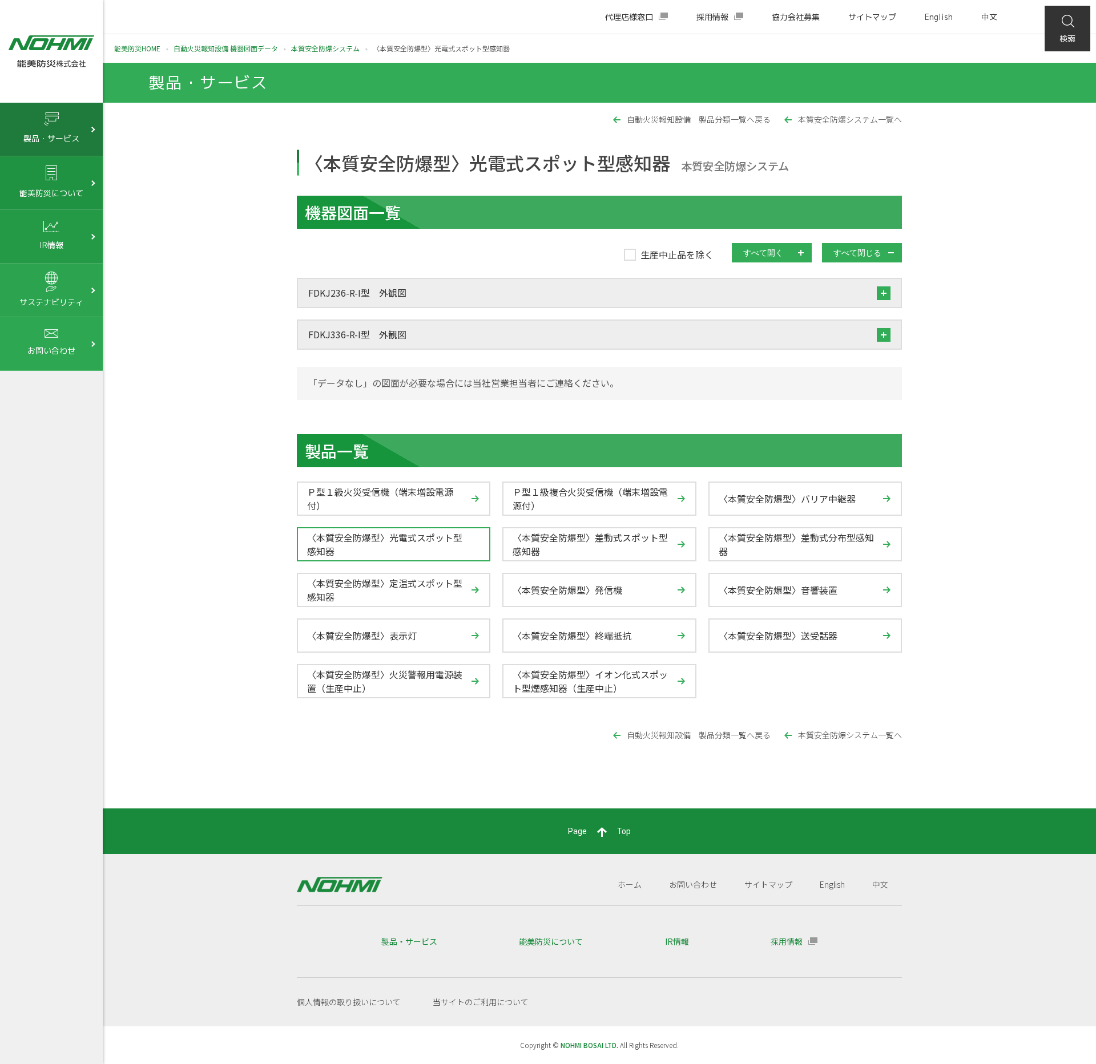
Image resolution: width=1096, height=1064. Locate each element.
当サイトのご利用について (481, 1002)
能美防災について (551, 941)
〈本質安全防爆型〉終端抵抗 (572, 635)
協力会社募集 (796, 16)
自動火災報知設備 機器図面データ (226, 48)
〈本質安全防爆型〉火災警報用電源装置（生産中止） (384, 681)
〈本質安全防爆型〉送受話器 (778, 635)
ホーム (630, 884)
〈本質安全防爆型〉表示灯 (362, 635)
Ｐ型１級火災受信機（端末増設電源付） (380, 498)
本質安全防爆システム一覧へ (850, 119)
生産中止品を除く (677, 255)
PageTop (599, 831)
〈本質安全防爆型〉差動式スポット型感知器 (590, 544)
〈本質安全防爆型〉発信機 (567, 590)
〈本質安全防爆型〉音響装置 (778, 590)
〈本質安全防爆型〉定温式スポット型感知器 (384, 590)
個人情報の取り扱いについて (349, 1002)
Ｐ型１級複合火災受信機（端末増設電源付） (590, 498)
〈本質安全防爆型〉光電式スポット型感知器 (384, 544)
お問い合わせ (693, 884)
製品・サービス (409, 941)
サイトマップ (872, 16)
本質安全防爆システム (325, 48)
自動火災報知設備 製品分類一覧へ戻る (699, 119)
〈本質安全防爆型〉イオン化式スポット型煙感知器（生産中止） (590, 681)
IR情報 (677, 941)
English (939, 16)
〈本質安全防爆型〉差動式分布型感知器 (796, 544)
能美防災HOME (137, 48)
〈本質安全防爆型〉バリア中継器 (787, 498)
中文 (989, 16)
